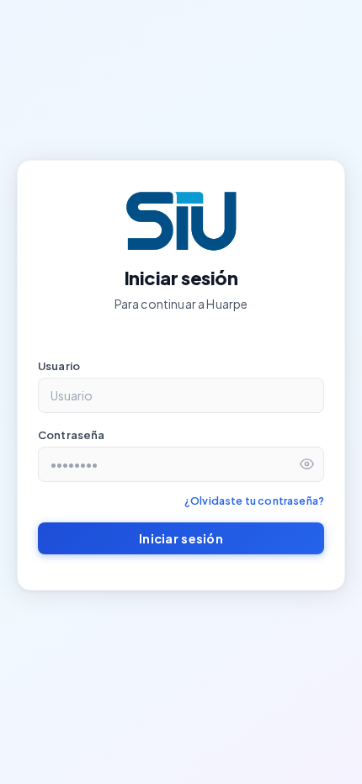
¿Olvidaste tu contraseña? (254, 500)
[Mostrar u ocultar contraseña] (307, 464)
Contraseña (71, 435)
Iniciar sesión (181, 538)
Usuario (59, 366)
